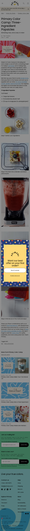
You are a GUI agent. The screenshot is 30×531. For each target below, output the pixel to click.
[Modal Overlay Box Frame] (15, 265)
